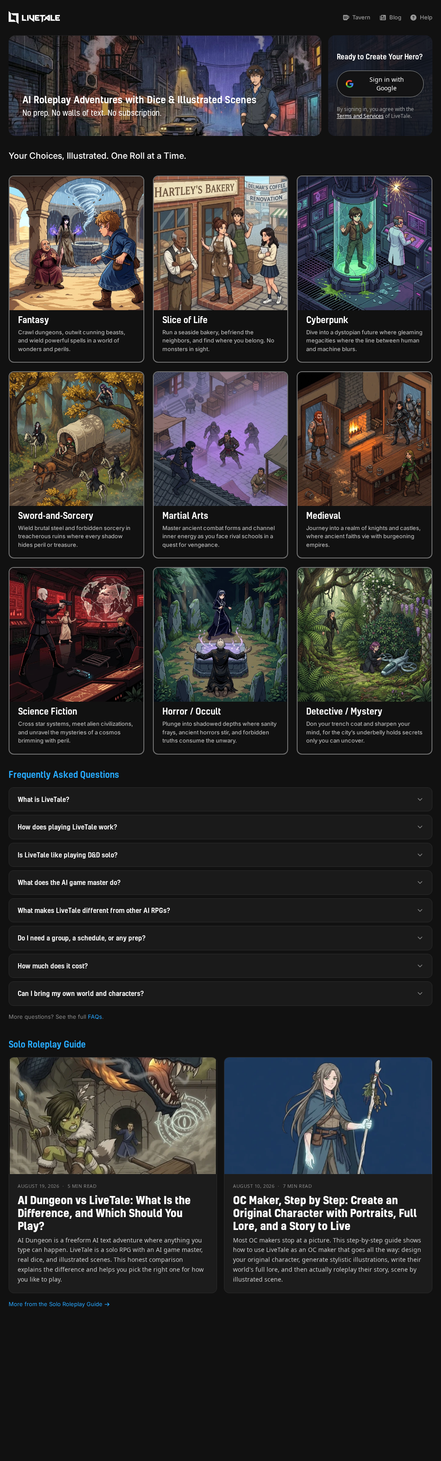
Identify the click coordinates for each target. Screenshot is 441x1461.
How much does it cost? (53, 966)
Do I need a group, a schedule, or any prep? (82, 938)
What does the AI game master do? (69, 882)
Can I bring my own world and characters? (81, 993)
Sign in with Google (387, 83)
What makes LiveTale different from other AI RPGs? (94, 910)
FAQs (95, 1016)
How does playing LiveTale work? (67, 827)
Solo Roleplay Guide (47, 1044)
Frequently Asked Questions (64, 774)
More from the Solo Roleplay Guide (55, 1304)
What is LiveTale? (43, 799)
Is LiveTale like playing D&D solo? (68, 855)
